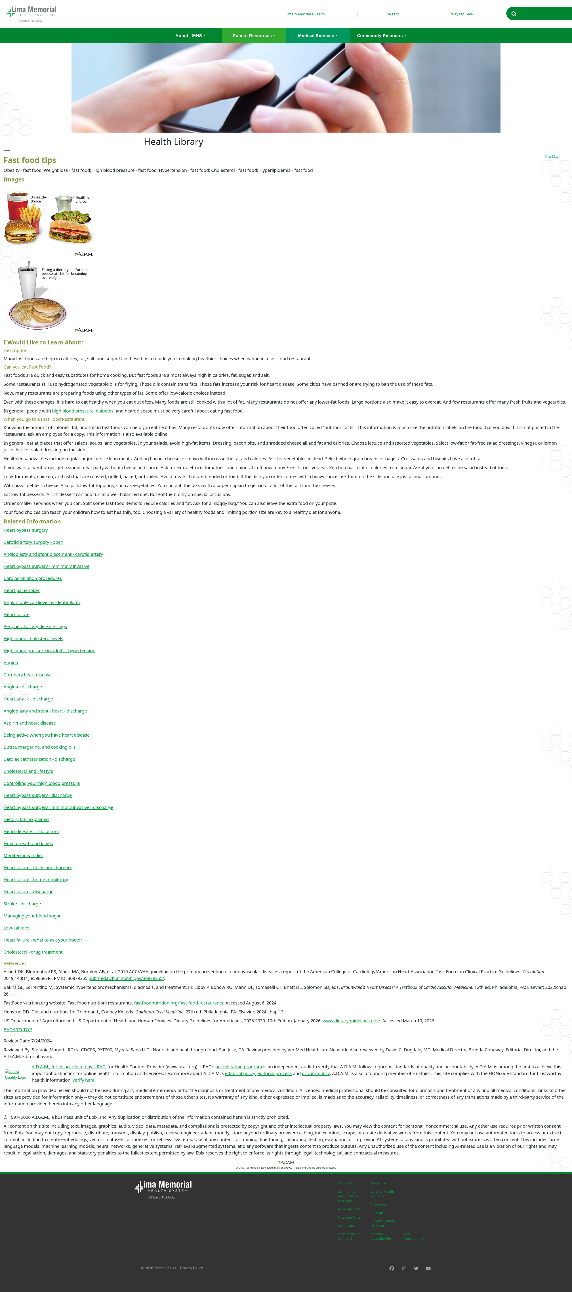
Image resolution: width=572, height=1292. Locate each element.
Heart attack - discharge (28, 699)
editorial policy (240, 1073)
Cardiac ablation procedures (33, 578)
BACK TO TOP (18, 1030)
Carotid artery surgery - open (33, 542)
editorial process (274, 1073)
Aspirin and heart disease (30, 723)
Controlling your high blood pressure (42, 783)
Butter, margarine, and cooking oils (40, 747)
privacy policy (316, 1073)
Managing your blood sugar (32, 916)
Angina (11, 663)
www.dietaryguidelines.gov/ (351, 1021)
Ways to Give (462, 14)
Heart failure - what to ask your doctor (43, 940)
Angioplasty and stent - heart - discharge (45, 711)
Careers (392, 14)
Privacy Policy (191, 1267)
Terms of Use (165, 1267)
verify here (84, 1080)
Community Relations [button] (380, 35)
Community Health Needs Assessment (348, 1196)
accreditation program (239, 1067)
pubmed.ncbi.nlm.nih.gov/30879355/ (126, 978)
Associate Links (349, 1209)
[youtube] (428, 1268)
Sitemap (377, 1213)
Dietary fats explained (26, 819)
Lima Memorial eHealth (305, 14)
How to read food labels (28, 843)
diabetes (105, 411)
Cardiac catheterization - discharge (39, 759)
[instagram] (404, 1268)
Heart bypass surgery (26, 530)
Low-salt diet (17, 928)
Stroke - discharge (22, 904)
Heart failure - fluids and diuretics (38, 868)
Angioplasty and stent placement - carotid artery (53, 554)
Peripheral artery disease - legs (35, 626)
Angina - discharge (23, 687)
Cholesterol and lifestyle (28, 771)
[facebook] (391, 1268)
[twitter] (416, 1268)
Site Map (552, 156)
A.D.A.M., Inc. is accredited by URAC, (69, 1067)
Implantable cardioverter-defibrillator (42, 602)
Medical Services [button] (316, 35)
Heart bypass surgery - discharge (38, 795)
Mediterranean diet (23, 855)
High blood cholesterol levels (33, 639)
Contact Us (346, 1183)
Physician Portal (350, 1217)
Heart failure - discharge (28, 892)
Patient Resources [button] (252, 35)
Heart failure (16, 614)
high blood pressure (73, 411)
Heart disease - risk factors (31, 831)
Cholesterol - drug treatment (33, 952)
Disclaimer (379, 1183)
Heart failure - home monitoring (36, 880)
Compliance (346, 1225)
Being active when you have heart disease (47, 735)
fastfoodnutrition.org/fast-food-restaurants (178, 1003)
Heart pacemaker (22, 590)
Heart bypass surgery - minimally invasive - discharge (58, 807)
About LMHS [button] (188, 35)
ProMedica (379, 1204)
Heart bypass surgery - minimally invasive (46, 566)
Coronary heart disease (28, 675)
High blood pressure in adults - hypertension (49, 651)
